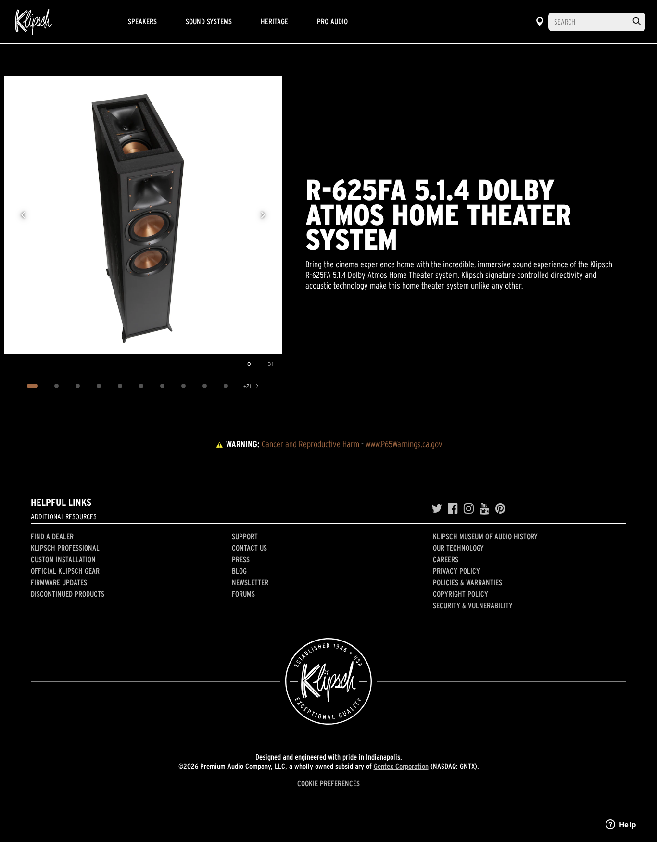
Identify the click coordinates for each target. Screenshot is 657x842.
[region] (143, 215)
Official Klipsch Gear (65, 570)
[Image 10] (226, 386)
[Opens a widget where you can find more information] (620, 825)
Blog (239, 570)
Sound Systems (209, 21)
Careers (445, 559)
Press (241, 559)
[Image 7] (162, 386)
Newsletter (250, 582)
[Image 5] (120, 386)
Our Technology (458, 547)
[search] (637, 21)
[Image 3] (77, 386)
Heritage (274, 21)
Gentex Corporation (401, 766)
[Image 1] (32, 386)
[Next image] (263, 214)
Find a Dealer (52, 536)
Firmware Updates (59, 582)
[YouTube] (485, 509)
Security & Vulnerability (473, 605)
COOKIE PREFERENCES (328, 783)
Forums (243, 594)
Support (245, 536)
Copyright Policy (460, 594)
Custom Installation (63, 559)
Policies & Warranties (467, 582)
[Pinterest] (500, 509)
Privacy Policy (456, 570)
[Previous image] (23, 214)
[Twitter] (436, 509)
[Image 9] (204, 386)
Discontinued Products (67, 594)
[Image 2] (56, 386)
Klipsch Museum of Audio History (485, 536)
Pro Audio (332, 21)
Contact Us (249, 547)
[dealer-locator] (539, 21)
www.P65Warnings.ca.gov (404, 444)
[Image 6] (141, 386)
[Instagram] (469, 509)
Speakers (142, 21)
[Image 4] (99, 386)
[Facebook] (453, 509)
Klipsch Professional (65, 547)
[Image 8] (183, 386)
